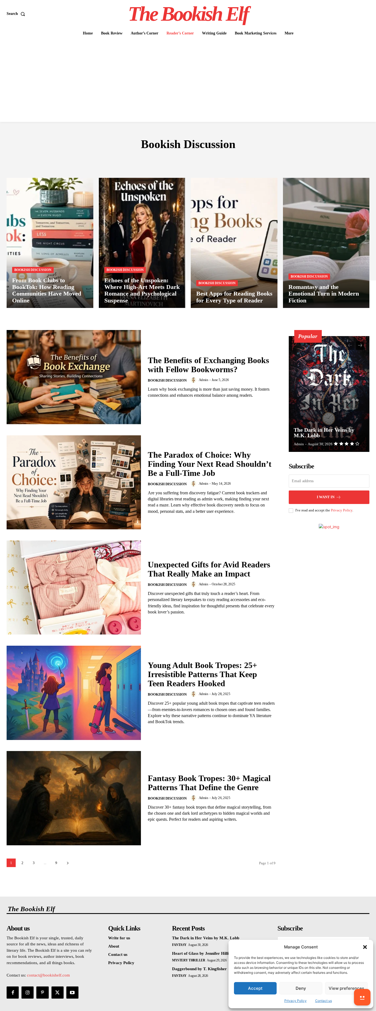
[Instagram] (27, 992)
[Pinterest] (42, 992)
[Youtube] (72, 992)
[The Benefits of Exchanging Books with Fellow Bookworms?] (74, 377)
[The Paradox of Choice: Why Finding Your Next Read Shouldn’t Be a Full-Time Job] (74, 482)
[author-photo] (194, 380)
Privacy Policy (295, 1001)
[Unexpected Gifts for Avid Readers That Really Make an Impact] (74, 587)
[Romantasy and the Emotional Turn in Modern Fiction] (326, 243)
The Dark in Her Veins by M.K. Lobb (324, 432)
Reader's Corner (185, 161)
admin (203, 380)
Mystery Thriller (188, 960)
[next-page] (67, 863)
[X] (57, 992)
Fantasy (179, 945)
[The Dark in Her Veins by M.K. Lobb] (329, 394)
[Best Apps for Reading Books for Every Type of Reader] (234, 243)
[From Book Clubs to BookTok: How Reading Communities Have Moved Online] (50, 243)
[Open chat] (362, 997)
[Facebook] (13, 992)
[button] (365, 947)
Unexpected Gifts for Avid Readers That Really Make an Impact (209, 569)
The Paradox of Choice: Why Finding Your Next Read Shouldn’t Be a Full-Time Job (209, 464)
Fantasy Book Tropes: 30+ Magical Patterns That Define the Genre (209, 783)
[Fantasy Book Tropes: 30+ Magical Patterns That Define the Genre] (74, 798)
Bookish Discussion (32, 270)
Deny (301, 988)
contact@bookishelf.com (48, 975)
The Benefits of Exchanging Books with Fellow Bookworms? (208, 365)
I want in (325, 497)
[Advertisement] (188, 80)
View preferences (346, 988)
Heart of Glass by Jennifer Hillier (202, 953)
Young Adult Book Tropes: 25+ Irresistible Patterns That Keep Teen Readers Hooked (202, 674)
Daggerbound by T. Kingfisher (199, 969)
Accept (255, 988)
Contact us (323, 1001)
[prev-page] (350, 346)
